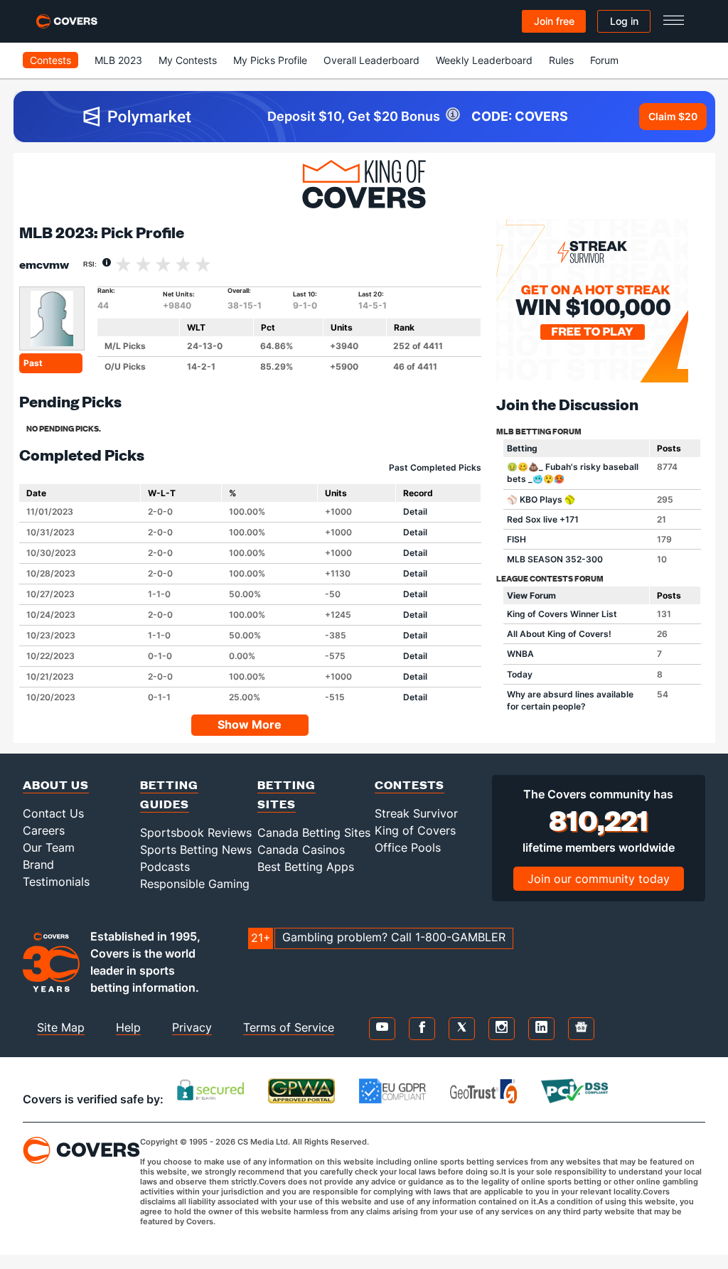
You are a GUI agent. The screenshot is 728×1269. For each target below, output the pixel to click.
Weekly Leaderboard (484, 60)
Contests (50, 60)
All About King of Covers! (559, 633)
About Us (56, 784)
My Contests (188, 60)
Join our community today (599, 879)
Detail (415, 511)
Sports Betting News (196, 849)
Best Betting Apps (305, 867)
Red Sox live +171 (543, 519)
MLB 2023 (118, 60)
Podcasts (165, 867)
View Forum (531, 595)
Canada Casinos (301, 849)
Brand (38, 864)
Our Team (49, 847)
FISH (516, 539)
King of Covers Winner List (562, 614)
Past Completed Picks (435, 467)
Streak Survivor (416, 813)
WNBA (520, 653)
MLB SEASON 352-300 (555, 559)
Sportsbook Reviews (196, 832)
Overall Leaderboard (371, 60)
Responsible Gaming (195, 884)
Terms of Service (288, 1027)
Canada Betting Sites (313, 832)
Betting (522, 448)
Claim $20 (672, 116)
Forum (604, 60)
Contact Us (53, 813)
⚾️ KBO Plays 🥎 (541, 499)
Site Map (61, 1027)
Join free (554, 21)
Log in (624, 21)
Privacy (192, 1027)
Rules (561, 60)
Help (128, 1027)
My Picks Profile (270, 60)
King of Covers (415, 830)
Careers (44, 830)
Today (519, 674)
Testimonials (56, 881)
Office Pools (408, 847)
